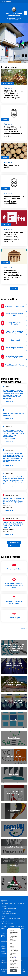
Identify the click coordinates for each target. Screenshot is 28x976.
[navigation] (2, 13)
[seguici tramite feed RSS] (4, 936)
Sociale (5, 189)
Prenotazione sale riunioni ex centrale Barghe (14, 792)
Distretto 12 (14, 865)
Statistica (6, 224)
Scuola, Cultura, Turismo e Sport (14, 348)
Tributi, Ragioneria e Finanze (14, 365)
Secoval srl (14, 720)
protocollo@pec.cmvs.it (10, 909)
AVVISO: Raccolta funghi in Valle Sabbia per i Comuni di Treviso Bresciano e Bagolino (13, 94)
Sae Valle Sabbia (14, 738)
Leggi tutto (7, 402)
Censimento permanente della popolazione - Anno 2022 (14, 585)
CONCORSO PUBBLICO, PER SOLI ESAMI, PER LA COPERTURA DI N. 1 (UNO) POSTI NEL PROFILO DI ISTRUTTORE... (13, 524)
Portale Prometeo (14, 810)
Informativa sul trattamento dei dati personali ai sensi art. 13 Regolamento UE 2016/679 (14, 647)
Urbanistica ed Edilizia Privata (14, 306)
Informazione (7, 83)
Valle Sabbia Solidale (14, 756)
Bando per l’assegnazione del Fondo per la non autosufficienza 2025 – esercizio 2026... (14, 199)
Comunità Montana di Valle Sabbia (14, 14)
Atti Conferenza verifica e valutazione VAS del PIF (14, 701)
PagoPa (14, 828)
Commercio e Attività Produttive (14, 323)
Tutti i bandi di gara (14, 542)
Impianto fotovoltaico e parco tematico (14, 602)
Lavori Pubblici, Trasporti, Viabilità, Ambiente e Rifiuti (14, 332)
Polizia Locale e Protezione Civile (14, 314)
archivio (22, 629)
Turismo (5, 263)
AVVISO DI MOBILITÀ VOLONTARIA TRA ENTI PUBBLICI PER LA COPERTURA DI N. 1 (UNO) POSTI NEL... (13, 501)
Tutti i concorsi (14, 546)
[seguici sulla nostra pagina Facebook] (1, 936)
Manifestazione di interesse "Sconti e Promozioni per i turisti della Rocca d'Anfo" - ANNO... (13, 275)
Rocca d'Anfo (14, 774)
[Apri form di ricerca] (25, 13)
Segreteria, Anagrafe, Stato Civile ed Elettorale (14, 357)
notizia (5, 119)
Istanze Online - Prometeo (14, 847)
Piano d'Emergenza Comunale (14, 883)
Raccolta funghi (14, 617)
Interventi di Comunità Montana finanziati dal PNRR (14, 665)
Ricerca (3, 961)
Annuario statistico (14, 569)
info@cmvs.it (7, 911)
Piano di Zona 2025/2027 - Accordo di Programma (14, 683)
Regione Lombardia (6, 2)
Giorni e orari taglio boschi (11, 166)
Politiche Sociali (15, 340)
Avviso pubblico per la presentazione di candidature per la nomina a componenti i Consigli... (13, 131)
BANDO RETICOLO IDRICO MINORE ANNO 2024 (13, 414)
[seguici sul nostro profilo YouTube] (3, 936)
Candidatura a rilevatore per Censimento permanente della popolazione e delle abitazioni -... (13, 237)
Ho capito (13, 970)
